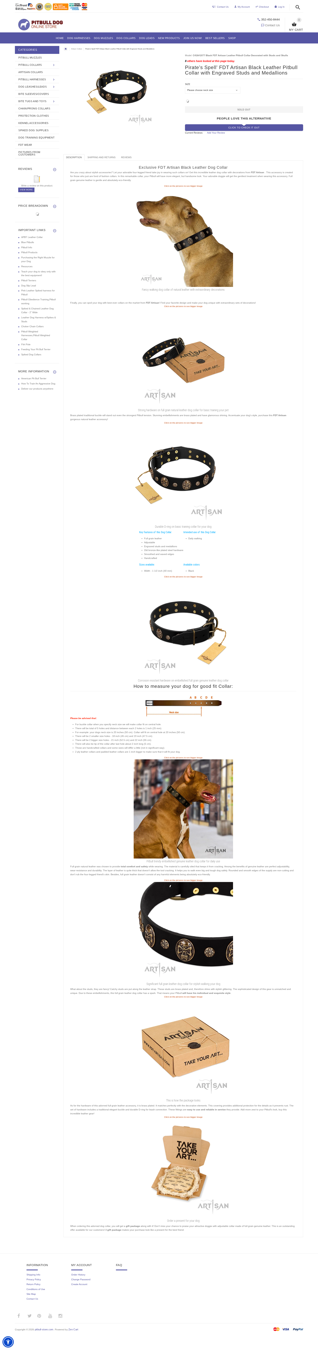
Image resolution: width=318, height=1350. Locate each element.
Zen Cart (73, 1329)
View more (26, 190)
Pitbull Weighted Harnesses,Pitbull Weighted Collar (35, 335)
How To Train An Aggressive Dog (38, 383)
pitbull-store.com (44, 1329)
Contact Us (272, 25)
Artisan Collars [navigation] (76, 49)
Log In (281, 6)
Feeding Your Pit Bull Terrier (36, 349)
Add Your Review (216, 132)
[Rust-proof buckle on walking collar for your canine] (183, 627)
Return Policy (33, 1284)
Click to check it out (244, 127)
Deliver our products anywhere (37, 388)
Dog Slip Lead (28, 285)
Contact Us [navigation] (223, 6)
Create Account (79, 1284)
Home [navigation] (65, 49)
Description (74, 157)
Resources (26, 266)
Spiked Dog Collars (31, 354)
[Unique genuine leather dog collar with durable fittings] (183, 357)
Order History (78, 1274)
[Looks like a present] (183, 1168)
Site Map (31, 1294)
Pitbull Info (26, 247)
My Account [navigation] (244, 6)
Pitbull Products (29, 252)
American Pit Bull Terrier (33, 378)
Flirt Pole (25, 344)
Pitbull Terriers (28, 280)
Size (187, 84)
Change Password (80, 1279)
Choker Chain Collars (32, 326)
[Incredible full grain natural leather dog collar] (183, 474)
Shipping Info (33, 1274)
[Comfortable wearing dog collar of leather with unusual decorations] (183, 237)
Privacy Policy (33, 1279)
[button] (297, 7)
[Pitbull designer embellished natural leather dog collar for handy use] (183, 808)
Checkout (264, 6)
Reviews (126, 157)
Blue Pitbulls (27, 242)
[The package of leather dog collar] (183, 1048)
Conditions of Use (35, 1289)
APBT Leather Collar (32, 237)
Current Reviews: (194, 132)
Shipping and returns (101, 157)
